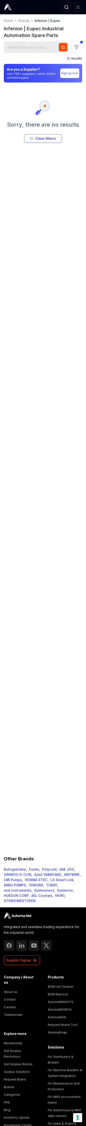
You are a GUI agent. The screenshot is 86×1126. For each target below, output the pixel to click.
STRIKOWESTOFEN (20, 901)
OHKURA (36, 885)
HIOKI (59, 896)
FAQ (7, 1102)
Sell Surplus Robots (18, 1064)
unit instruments (17, 890)
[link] (18, 915)
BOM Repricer (58, 994)
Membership (13, 1043)
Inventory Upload (16, 1117)
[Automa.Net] (19, 7)
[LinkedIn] (21, 945)
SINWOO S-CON (17, 875)
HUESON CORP (16, 896)
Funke (34, 869)
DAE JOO (66, 869)
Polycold (49, 869)
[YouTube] (34, 945)
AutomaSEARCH (59, 1009)
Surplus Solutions (17, 1072)
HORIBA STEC (36, 880)
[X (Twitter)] (46, 945)
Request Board (15, 1079)
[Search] (66, 7)
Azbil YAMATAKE (47, 875)
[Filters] (76, 47)
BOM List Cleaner (61, 986)
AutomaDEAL (57, 1017)
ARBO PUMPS (15, 885)
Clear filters (45, 138)
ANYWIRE (72, 875)
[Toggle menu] (78, 7)
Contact (10, 999)
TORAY (51, 885)
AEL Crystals (41, 896)
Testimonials (13, 1015)
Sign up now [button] (69, 73)
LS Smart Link (62, 880)
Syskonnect (44, 890)
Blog (7, 1110)
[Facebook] (9, 945)
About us (10, 992)
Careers (10, 1007)
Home (8, 21)
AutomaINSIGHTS (60, 1002)
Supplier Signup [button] (18, 960)
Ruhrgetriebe (15, 869)
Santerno (65, 890)
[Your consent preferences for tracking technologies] (77, 1117)
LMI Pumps (13, 880)
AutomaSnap (57, 1032)
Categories (12, 1094)
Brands (23, 21)
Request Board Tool (62, 1025)
